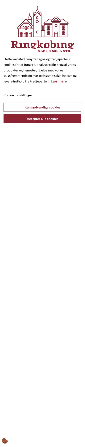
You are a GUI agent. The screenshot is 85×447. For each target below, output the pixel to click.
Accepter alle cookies (42, 119)
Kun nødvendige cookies (42, 107)
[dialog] (42, 223)
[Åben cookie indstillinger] (5, 441)
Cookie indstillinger (18, 95)
